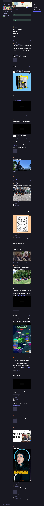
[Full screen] (30, 169)
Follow (27, 7)
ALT (30, 352)
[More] (30, 40)
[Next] (30, 25)
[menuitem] (22, 165)
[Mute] (15, 169)
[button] (22, 108)
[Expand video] (29, 169)
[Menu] (30, 7)
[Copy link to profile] (29, 7)
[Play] (13, 169)
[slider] (22, 168)
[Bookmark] (26, 40)
